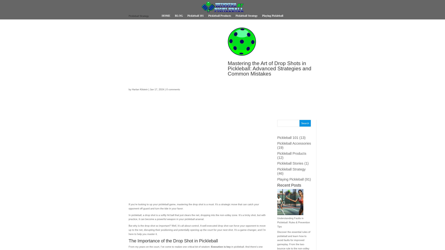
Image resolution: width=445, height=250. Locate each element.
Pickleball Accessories (286, 145)
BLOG (164, 15)
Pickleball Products (214, 15)
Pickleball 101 (183, 15)
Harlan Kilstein (140, 89)
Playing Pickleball (284, 15)
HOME (151, 15)
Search (305, 123)
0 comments (174, 89)
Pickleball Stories (291, 163)
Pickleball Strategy (249, 15)
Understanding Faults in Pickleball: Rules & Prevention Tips (293, 226)
